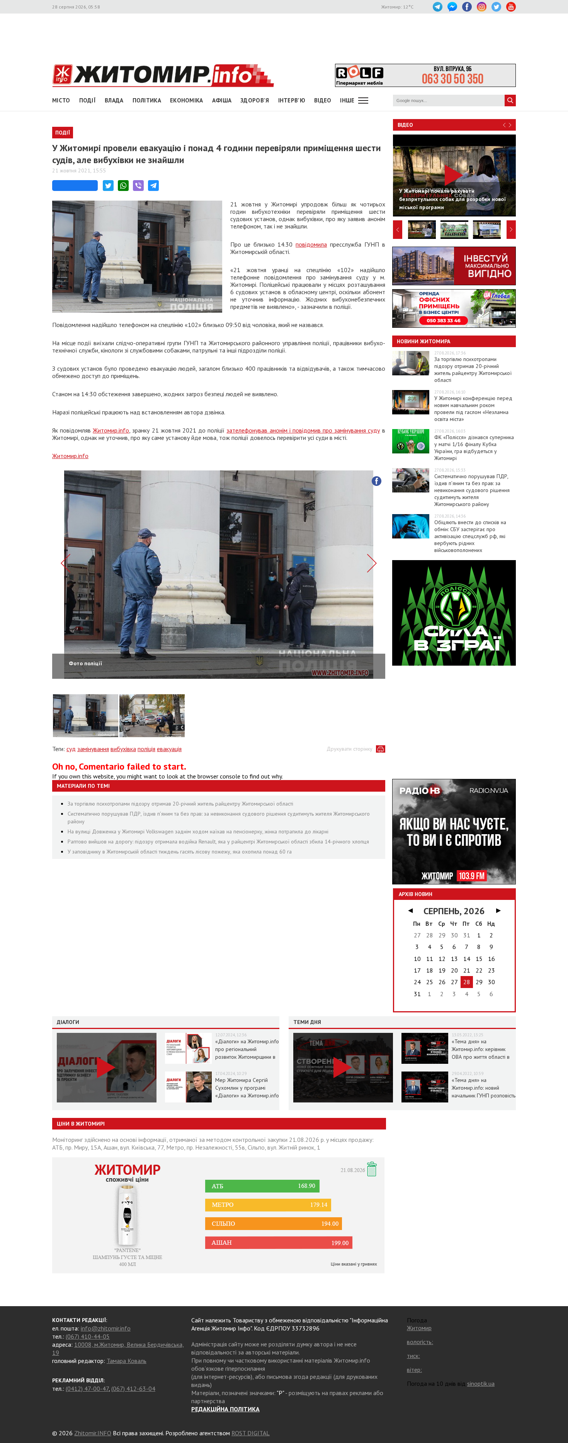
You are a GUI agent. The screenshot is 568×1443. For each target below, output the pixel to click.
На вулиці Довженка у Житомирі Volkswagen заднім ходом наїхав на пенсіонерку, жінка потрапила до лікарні (198, 831)
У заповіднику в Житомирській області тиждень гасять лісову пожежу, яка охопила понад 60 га (180, 851)
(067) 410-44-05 (88, 1336)
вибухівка (123, 749)
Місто (61, 100)
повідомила (311, 244)
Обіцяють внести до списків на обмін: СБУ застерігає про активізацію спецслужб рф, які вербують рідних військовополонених (470, 536)
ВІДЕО (323, 100)
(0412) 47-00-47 (87, 1388)
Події (87, 100)
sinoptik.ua (481, 1383)
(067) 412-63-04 (133, 1388)
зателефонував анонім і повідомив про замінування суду (303, 430)
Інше (347, 100)
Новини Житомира (423, 341)
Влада (114, 100)
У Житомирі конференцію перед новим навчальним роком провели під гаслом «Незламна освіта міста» (473, 409)
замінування (93, 749)
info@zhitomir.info (106, 1328)
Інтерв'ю (291, 100)
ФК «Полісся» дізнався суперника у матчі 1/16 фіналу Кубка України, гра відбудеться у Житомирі (474, 448)
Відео (405, 124)
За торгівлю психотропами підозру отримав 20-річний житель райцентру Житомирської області (180, 803)
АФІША (222, 100)
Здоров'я (254, 100)
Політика (147, 100)
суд (71, 749)
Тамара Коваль (126, 1361)
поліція (146, 749)
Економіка (186, 100)
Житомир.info (111, 430)
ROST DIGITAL (250, 1433)
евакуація (169, 749)
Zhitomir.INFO (92, 1433)
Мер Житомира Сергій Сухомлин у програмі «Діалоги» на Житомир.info (247, 1088)
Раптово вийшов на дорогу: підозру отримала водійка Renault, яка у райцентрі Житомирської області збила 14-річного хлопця (218, 841)
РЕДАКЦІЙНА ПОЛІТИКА (225, 1409)
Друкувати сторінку (349, 748)
